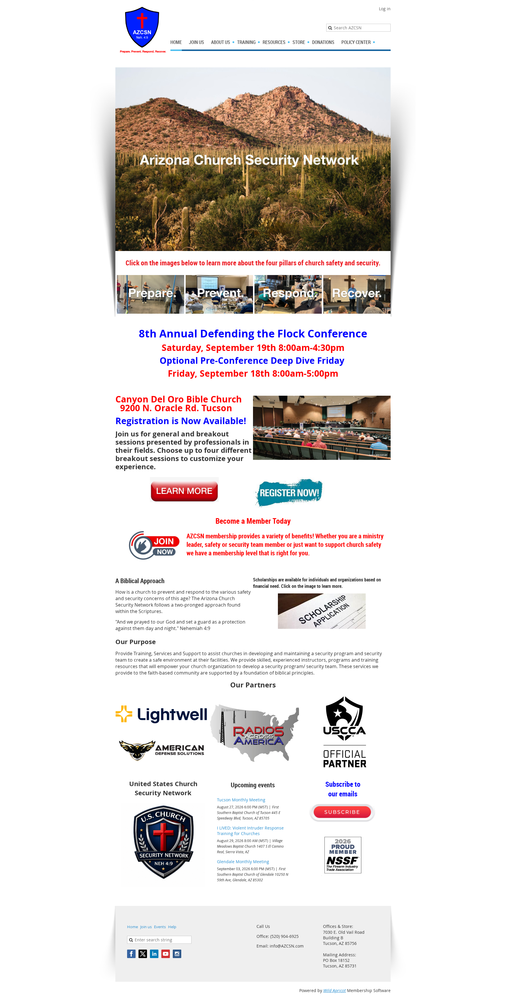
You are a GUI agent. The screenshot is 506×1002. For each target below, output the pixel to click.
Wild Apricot (334, 990)
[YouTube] (165, 954)
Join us (146, 926)
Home (132, 926)
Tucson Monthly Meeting (241, 800)
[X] (143, 954)
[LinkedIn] (154, 954)
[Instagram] (177, 954)
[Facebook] (131, 954)
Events (160, 926)
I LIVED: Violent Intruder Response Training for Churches (250, 830)
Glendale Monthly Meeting (243, 861)
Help (172, 926)
